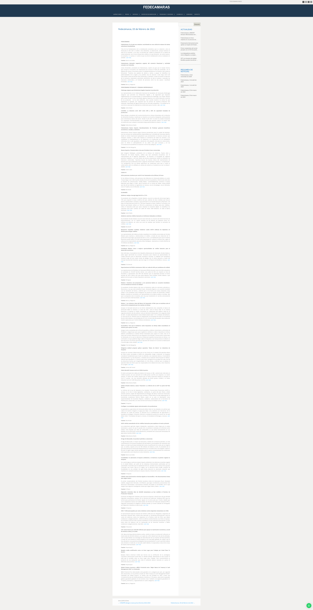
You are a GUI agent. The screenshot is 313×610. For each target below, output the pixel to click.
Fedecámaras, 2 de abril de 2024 (189, 80)
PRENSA (127, 14)
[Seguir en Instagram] (309, 2)
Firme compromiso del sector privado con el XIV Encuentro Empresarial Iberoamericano (189, 49)
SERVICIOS (135, 14)
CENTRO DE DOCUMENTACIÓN (148, 14)
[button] (308, 605)
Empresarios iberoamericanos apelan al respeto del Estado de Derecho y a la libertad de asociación (189, 44)
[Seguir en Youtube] (311, 2)
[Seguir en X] (306, 2)
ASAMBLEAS (180, 14)
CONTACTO (197, 14)
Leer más (128, 57)
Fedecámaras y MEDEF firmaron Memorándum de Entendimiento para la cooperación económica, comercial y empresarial (188, 34)
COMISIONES (189, 14)
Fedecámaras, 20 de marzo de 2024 (189, 96)
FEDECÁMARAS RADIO (236, 1)
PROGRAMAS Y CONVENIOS (166, 14)
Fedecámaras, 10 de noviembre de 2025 (187, 75)
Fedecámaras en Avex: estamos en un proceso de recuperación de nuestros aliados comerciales (188, 39)
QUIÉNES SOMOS (117, 14)
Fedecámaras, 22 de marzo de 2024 (189, 91)
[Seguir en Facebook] (303, 2)
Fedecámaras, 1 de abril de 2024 (189, 86)
